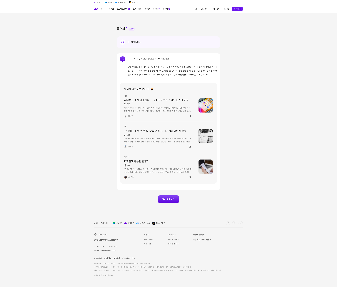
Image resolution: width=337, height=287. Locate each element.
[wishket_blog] (234, 223)
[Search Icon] (195, 9)
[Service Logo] (99, 9)
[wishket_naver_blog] (241, 223)
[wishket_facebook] (228, 223)
